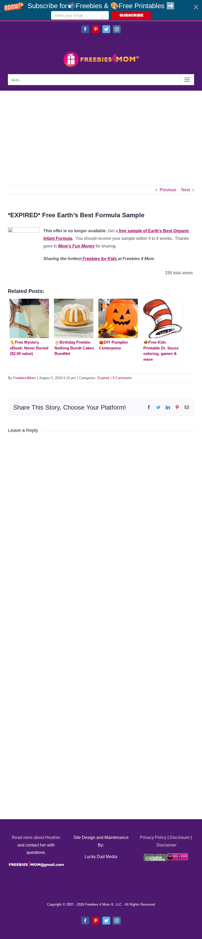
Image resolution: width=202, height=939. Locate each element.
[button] (101, 10)
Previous (168, 190)
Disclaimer (166, 845)
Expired (103, 378)
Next (185, 190)
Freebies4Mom (24, 378)
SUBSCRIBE (131, 15)
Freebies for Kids (100, 258)
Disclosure (180, 837)
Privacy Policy (153, 837)
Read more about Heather (36, 837)
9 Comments (122, 378)
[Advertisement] (101, 130)
